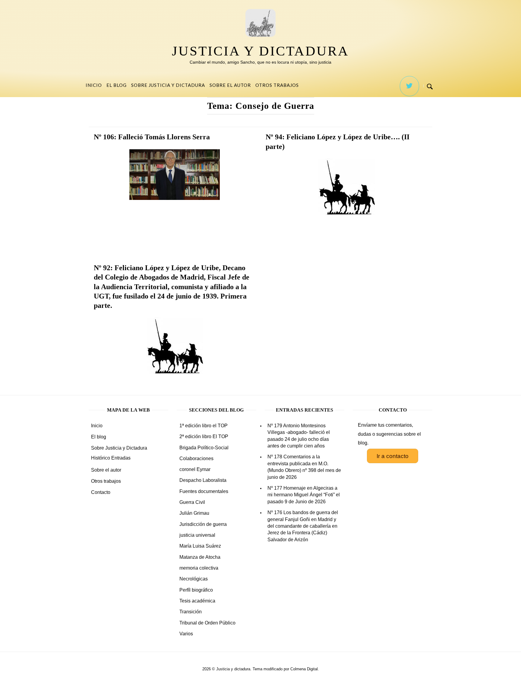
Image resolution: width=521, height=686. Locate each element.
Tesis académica (197, 600)
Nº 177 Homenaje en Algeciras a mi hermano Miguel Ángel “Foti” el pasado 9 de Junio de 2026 (303, 494)
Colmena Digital (304, 669)
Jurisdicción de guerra (203, 524)
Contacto (100, 492)
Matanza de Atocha (199, 557)
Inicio (94, 85)
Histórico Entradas (111, 457)
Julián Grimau (194, 513)
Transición (190, 611)
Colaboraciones (196, 458)
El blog (116, 85)
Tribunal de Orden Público (207, 622)
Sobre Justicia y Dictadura (168, 85)
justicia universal (197, 535)
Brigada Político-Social (204, 447)
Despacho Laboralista (202, 480)
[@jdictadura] (409, 86)
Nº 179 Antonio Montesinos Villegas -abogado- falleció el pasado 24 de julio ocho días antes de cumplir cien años (298, 435)
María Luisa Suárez (200, 545)
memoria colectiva (198, 568)
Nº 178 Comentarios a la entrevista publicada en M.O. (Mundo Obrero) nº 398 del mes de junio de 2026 (304, 466)
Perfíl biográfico (196, 590)
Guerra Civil (192, 502)
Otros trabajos (277, 85)
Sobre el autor (230, 85)
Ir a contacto (393, 456)
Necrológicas (193, 578)
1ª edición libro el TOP (203, 425)
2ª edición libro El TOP (203, 436)
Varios (186, 633)
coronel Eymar (194, 469)
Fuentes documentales (203, 491)
